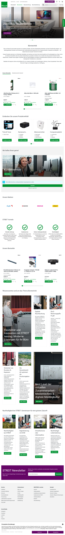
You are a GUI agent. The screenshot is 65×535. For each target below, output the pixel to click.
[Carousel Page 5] (27, 285)
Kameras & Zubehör (21, 132)
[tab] (7, 73)
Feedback (3, 489)
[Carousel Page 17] (42, 285)
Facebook (3, 513)
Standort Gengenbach (54, 491)
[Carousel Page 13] (37, 285)
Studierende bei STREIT (38, 494)
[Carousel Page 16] (41, 285)
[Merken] (13, 105)
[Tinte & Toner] (8, 125)
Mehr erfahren (8, 174)
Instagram (3, 511)
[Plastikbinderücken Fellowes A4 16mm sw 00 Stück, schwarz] (12, 260)
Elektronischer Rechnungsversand (8, 500)
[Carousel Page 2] (32, 143)
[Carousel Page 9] (32, 285)
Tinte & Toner (6, 132)
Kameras (21, 137)
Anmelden (32, 185)
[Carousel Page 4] (26, 285)
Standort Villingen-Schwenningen (56, 494)
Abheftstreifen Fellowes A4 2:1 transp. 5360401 (11, 94)
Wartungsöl (37, 134)
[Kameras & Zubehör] (24, 125)
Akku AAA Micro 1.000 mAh (31, 93)
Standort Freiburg (53, 493)
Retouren (3, 493)
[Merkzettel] (56, 2)
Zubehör (21, 135)
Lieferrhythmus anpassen (6, 498)
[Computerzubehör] (56, 125)
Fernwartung (3, 496)
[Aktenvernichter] (40, 125)
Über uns (19, 489)
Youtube (3, 518)
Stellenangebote (37, 491)
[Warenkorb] (62, 2)
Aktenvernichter (39, 132)
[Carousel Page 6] (28, 285)
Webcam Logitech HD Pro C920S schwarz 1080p (51, 270)
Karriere (35, 489)
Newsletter (52, 496)
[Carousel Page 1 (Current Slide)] (31, 143)
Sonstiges (21, 134)
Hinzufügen (8, 104)
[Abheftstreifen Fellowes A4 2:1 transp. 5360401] (12, 83)
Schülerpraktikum (37, 496)
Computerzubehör (56, 132)
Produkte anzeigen (7, 140)
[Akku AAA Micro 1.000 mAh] (32, 83)
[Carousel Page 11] (35, 285)
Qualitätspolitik (20, 494)
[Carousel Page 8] (31, 285)
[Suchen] (43, 5)
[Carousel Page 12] (36, 285)
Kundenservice (53, 489)
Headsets (53, 137)
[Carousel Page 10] (33, 285)
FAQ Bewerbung (37, 500)
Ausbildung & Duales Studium (39, 493)
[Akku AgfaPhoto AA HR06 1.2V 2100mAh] (53, 83)
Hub (52, 135)
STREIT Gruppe (20, 491)
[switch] (58, 4)
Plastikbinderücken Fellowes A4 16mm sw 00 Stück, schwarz (12, 270)
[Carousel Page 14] (38, 285)
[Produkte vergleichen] (59, 2)
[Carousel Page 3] (33, 143)
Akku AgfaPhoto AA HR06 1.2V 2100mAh (53, 94)
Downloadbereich (4, 494)
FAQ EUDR (3, 502)
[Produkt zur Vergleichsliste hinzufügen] (15, 105)
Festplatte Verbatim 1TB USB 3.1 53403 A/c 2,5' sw (31, 270)
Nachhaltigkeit (20, 496)
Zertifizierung (20, 500)
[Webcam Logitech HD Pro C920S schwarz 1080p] (53, 260)
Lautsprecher (54, 134)
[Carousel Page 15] (40, 285)
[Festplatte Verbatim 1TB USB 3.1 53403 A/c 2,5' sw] (32, 260)
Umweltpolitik (20, 498)
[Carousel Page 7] (29, 285)
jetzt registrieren (33, 188)
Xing (2, 516)
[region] (32, 132)
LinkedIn (3, 515)
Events (19, 493)
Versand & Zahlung (5, 491)
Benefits (35, 498)
